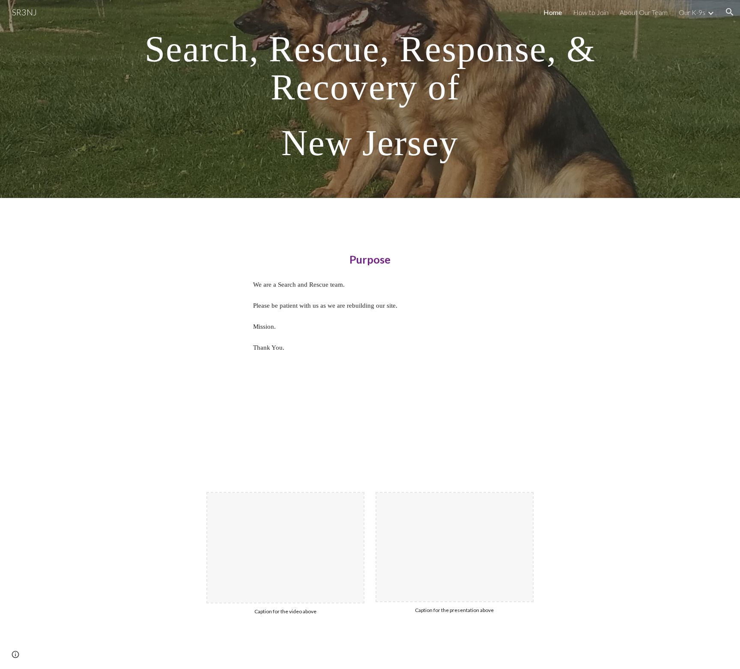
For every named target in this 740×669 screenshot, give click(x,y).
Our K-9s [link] (692, 12)
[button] (729, 12)
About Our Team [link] (644, 12)
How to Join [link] (591, 12)
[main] (370, 99)
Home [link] (552, 12)
